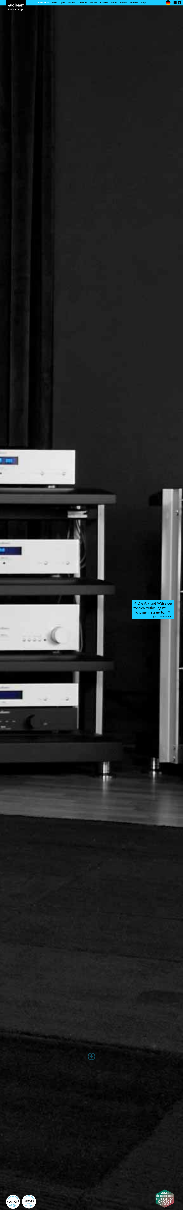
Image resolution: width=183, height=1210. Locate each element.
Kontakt (134, 2)
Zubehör (82, 2)
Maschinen (43, 2)
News (114, 2)
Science (71, 2)
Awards (123, 2)
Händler (104, 2)
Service (93, 2)
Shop (143, 2)
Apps (62, 2)
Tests (54, 2)
